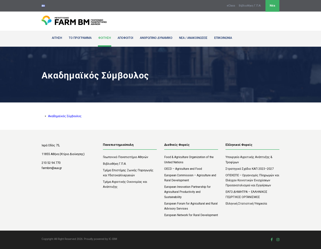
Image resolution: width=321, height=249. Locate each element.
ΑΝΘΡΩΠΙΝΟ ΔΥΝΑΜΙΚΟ (156, 38)
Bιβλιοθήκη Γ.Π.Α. (114, 164)
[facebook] (272, 239)
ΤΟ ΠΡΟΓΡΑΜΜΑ (80, 38)
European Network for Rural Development (191, 215)
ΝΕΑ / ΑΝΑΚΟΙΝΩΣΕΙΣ (193, 38)
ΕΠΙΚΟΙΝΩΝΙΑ (223, 38)
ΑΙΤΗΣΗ (57, 38)
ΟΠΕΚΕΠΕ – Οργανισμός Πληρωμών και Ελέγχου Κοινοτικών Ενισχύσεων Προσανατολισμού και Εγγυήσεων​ (252, 180)
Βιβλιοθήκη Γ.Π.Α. (250, 5)
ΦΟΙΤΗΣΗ (104, 38)
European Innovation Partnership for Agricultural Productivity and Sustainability (187, 192)
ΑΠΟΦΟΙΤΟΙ (125, 38)
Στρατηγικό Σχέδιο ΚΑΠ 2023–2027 (250, 169)
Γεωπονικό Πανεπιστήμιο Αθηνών (125, 157)
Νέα (272, 5)
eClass (231, 5)
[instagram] (277, 239)
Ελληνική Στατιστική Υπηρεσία (246, 203)
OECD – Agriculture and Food (183, 169)
